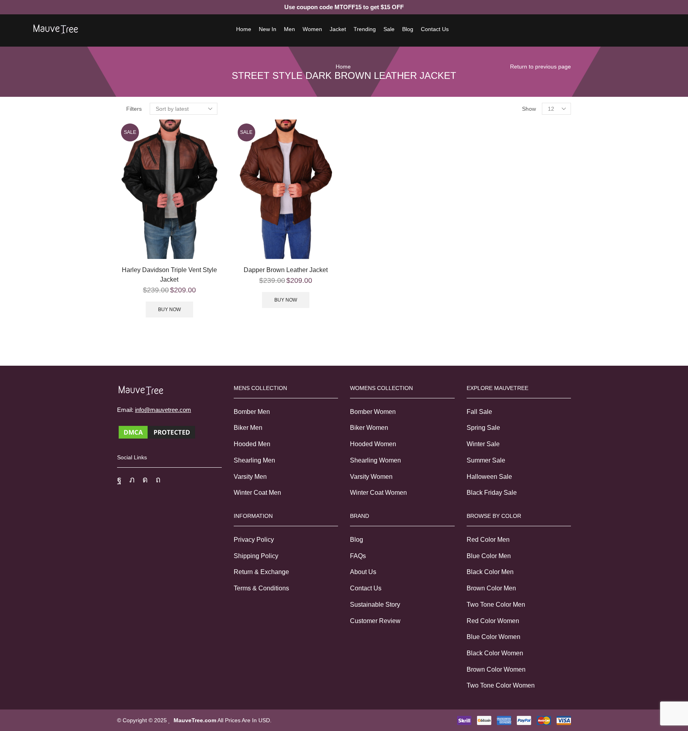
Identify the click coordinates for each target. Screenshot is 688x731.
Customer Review (375, 620)
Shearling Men (254, 460)
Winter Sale (483, 444)
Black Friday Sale (492, 492)
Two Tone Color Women (501, 685)
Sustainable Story (375, 604)
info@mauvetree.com (163, 409)
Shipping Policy (256, 556)
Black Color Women (495, 653)
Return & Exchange (261, 571)
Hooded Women (373, 444)
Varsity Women (371, 476)
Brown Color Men (491, 588)
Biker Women (369, 427)
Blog (407, 29)
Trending (365, 29)
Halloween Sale (489, 476)
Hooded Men (252, 444)
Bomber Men (252, 411)
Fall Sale (479, 411)
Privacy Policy (254, 539)
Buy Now (169, 309)
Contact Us (435, 29)
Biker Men (248, 427)
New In (267, 29)
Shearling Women (375, 460)
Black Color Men (490, 571)
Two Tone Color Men (496, 604)
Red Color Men (488, 539)
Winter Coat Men (257, 492)
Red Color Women (493, 620)
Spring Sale (483, 427)
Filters (134, 109)
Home (243, 29)
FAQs (358, 556)
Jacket (338, 29)
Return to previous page (540, 66)
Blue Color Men (489, 556)
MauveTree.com (195, 720)
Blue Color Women (493, 636)
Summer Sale (486, 460)
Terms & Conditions (261, 588)
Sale (389, 29)
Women (312, 29)
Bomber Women (373, 411)
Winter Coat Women (378, 492)
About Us (363, 571)
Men (289, 29)
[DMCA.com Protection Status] (157, 431)
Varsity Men (250, 476)
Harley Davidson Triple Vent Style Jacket (169, 275)
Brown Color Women (496, 669)
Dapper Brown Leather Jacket (286, 270)
